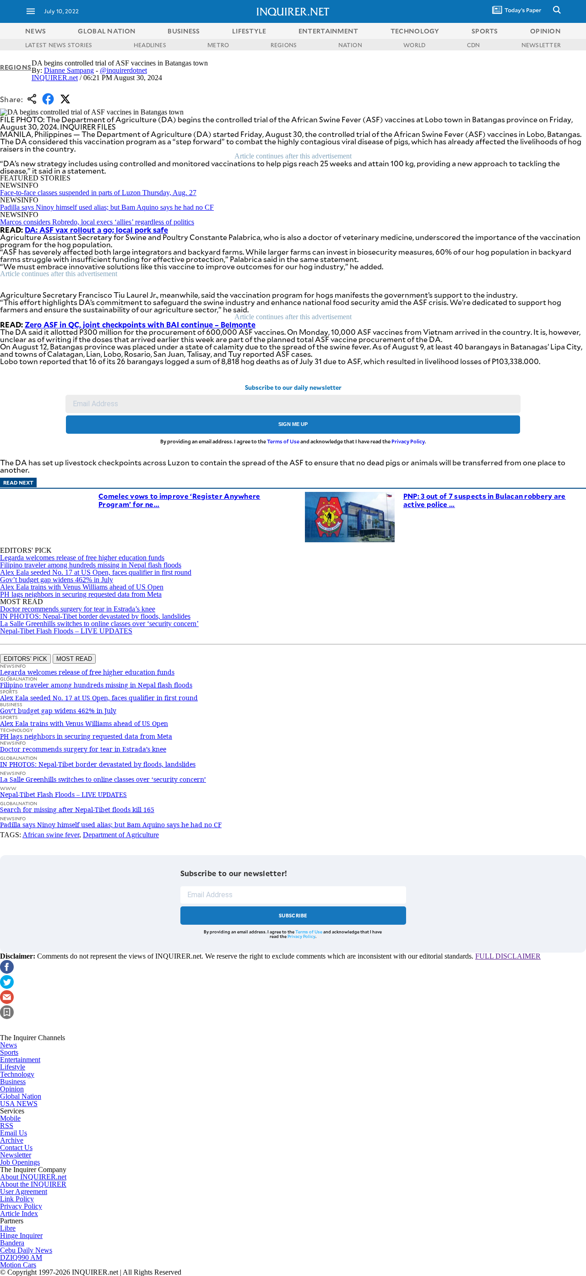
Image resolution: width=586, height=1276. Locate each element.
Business (13, 1081)
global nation (107, 31)
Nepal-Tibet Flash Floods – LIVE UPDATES (66, 631)
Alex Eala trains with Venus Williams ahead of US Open (81, 587)
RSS (6, 1125)
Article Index (19, 1213)
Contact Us (16, 1147)
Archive (11, 1140)
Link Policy (17, 1199)
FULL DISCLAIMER (508, 956)
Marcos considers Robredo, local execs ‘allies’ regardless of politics (97, 222)
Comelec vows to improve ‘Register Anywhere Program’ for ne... (179, 500)
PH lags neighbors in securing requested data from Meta (81, 594)
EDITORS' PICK (25, 658)
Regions (16, 67)
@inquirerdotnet (123, 70)
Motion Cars (18, 1265)
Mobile (10, 1118)
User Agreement (23, 1191)
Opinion (12, 1089)
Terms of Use (283, 441)
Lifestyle (12, 1067)
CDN (473, 45)
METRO (218, 45)
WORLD (414, 45)
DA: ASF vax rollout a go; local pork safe (96, 229)
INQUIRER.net (55, 78)
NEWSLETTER (541, 45)
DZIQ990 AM (21, 1257)
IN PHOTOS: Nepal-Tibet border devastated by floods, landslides (95, 616)
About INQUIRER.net (33, 1177)
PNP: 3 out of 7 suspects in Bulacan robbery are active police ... (484, 500)
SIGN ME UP (293, 424)
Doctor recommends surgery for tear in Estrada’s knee (77, 609)
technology (415, 31)
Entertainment (20, 1059)
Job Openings (20, 1162)
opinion (545, 31)
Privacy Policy (408, 441)
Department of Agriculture (121, 835)
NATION (350, 45)
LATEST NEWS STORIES (58, 45)
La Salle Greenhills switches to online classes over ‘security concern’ (99, 623)
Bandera (12, 1243)
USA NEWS (19, 1103)
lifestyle (249, 31)
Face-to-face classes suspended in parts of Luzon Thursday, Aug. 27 (98, 192)
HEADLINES (150, 45)
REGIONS (284, 45)
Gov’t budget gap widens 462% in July (56, 579)
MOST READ (74, 658)
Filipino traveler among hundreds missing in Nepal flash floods (90, 565)
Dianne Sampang (69, 70)
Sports (9, 1052)
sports (485, 31)
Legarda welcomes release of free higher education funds (82, 558)
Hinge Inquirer (21, 1235)
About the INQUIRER (33, 1184)
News (35, 31)
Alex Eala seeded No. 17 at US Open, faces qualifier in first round (95, 572)
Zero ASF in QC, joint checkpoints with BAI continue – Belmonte (140, 324)
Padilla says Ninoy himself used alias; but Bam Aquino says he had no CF (107, 207)
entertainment (328, 31)
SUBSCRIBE (293, 915)
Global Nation (20, 1096)
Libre (8, 1228)
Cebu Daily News (26, 1250)
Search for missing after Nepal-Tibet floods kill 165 (77, 809)
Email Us (13, 1133)
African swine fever (50, 835)
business (184, 31)
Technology (17, 1074)
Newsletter (15, 1155)
